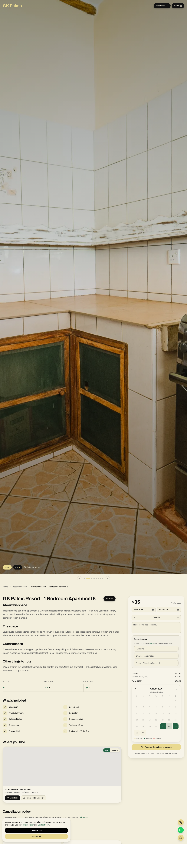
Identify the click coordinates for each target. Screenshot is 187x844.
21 (169, 720)
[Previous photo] (79, 578)
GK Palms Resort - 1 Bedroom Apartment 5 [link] (49, 587)
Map (106, 750)
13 (163, 713)
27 (163, 726)
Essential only (36, 830)
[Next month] (177, 688)
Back (111, 598)
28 (169, 726)
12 (156, 713)
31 (143, 733)
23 (137, 726)
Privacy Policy (28, 825)
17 (143, 720)
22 (175, 720)
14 (169, 713)
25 (150, 726)
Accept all (36, 836)
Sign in (152, 643)
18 (150, 720)
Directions (14, 798)
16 (137, 720)
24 (143, 726)
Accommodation (20, 587)
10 (143, 713)
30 (137, 733)
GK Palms (12, 6)
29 (175, 726)
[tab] (84, 578)
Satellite (115, 750)
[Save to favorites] (119, 598)
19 (156, 720)
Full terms (83, 817)
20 (163, 720)
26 (156, 726)
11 (150, 713)
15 (175, 713)
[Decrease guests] (134, 617)
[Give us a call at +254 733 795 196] (181, 822)
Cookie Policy (43, 825)
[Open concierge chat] (181, 838)
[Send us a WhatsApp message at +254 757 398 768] (181, 830)
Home (5, 587)
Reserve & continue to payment (158, 747)
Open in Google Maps (32, 798)
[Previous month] (135, 688)
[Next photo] (107, 578)
